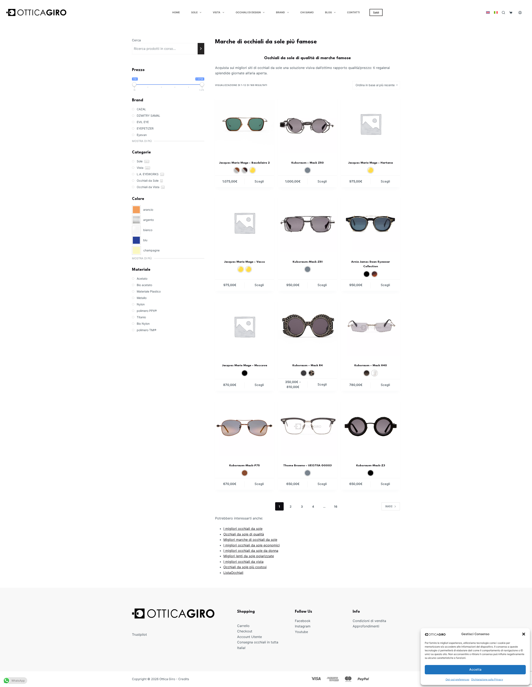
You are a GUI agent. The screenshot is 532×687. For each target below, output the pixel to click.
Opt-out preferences (457, 679)
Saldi (376, 12)
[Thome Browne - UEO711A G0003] (307, 426)
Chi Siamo (307, 12)
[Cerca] (201, 48)
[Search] (503, 12)
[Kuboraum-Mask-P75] (244, 426)
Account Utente (249, 637)
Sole (194, 12)
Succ (389, 506)
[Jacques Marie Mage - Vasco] (244, 222)
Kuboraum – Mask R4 (307, 365)
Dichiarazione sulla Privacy (487, 679)
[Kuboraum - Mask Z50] (307, 123)
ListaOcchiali (233, 573)
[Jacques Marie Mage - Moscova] (244, 326)
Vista (216, 12)
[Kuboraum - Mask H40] (370, 326)
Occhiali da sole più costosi (245, 567)
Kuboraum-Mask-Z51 (308, 261)
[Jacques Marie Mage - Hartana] (370, 123)
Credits (183, 679)
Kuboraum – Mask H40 (370, 365)
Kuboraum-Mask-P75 (244, 465)
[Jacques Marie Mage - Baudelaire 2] (244, 123)
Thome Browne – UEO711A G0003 (307, 465)
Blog (328, 12)
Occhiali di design (248, 12)
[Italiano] (496, 12)
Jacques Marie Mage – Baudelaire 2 (244, 162)
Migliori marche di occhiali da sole (250, 540)
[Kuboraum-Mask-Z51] (307, 222)
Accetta (475, 669)
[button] (524, 634)
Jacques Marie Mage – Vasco (244, 261)
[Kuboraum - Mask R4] (307, 326)
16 (335, 506)
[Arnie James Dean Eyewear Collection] (370, 222)
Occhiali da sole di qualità (243, 534)
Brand (280, 12)
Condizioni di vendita (369, 621)
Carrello (243, 626)
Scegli (259, 181)
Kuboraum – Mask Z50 (307, 162)
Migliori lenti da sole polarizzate (248, 556)
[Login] (520, 12)
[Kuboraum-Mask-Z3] (370, 426)
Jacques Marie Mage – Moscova (244, 365)
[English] (488, 12)
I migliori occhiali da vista (243, 562)
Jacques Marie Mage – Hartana (370, 162)
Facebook (302, 621)
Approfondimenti (366, 626)
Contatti (353, 12)
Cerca (136, 40)
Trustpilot (139, 634)
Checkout (244, 631)
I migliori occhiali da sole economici (251, 545)
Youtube (301, 632)
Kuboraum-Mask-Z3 (370, 465)
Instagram (302, 626)
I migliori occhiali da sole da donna (250, 551)
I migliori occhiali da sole (242, 529)
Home (176, 12)
